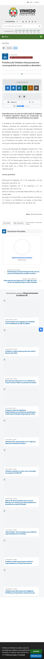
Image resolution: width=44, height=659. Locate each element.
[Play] (20, 97)
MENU (6, 37)
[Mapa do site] (32, 21)
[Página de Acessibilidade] (35, 21)
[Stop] (24, 97)
